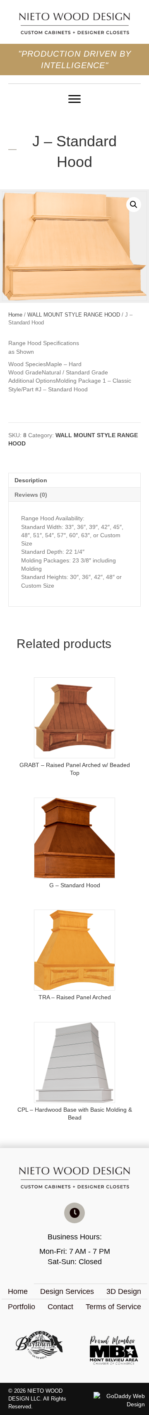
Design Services (67, 1291)
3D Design (123, 1291)
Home (15, 315)
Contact (60, 1307)
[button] (133, 204)
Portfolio (21, 1307)
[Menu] (74, 99)
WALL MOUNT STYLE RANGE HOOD (73, 315)
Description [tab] (30, 480)
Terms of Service (113, 1307)
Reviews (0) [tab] (30, 494)
